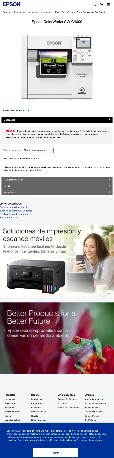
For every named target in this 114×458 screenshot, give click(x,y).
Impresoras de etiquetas (40, 12)
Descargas (9, 119)
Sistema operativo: (11, 150)
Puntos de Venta (12, 412)
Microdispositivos (12, 420)
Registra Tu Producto (67, 399)
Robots (7, 416)
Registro (8, 186)
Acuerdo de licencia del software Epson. (25, 170)
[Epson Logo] (12, 4)
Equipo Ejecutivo (92, 407)
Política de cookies (97, 433)
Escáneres (9, 407)
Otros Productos (38, 420)
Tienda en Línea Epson (69, 407)
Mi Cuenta (62, 403)
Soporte (7, 12)
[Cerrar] (55, 452)
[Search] (94, 4)
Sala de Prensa (91, 416)
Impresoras (19, 12)
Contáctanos (10, 192)
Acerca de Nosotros (93, 399)
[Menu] (108, 4)
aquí (100, 440)
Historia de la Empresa (95, 403)
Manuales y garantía (13, 180)
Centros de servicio (13, 110)
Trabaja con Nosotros (94, 412)
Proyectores (10, 403)
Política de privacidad (17, 436)
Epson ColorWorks (64, 12)
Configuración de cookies (58, 433)
